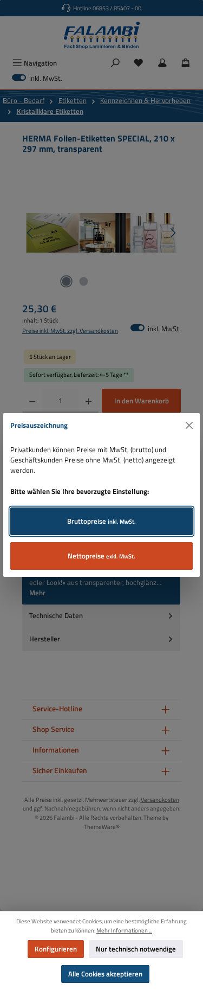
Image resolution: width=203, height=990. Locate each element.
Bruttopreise (101, 521)
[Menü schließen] (189, 426)
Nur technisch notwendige (136, 948)
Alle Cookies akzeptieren (105, 973)
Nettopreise (101, 555)
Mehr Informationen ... (124, 930)
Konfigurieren (56, 948)
